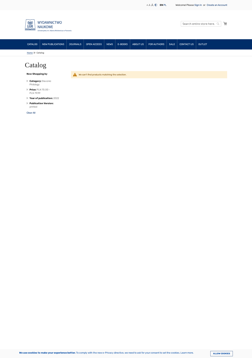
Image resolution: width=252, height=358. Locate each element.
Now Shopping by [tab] (37, 73)
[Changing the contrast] (156, 5)
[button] (161, 5)
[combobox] (201, 24)
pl (165, 5)
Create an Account (217, 5)
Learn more (187, 352)
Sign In (198, 5)
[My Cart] (225, 23)
